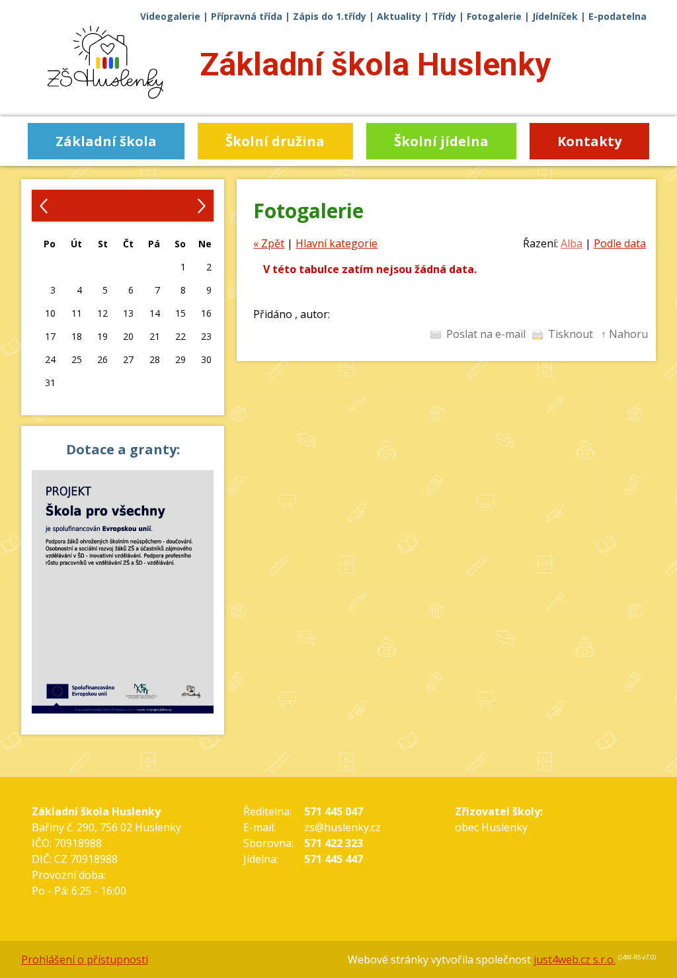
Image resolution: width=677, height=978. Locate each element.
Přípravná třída (246, 16)
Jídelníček (555, 16)
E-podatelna (617, 16)
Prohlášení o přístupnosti (84, 959)
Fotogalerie (494, 16)
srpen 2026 (123, 205)
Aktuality (399, 16)
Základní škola (375, 64)
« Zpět (268, 243)
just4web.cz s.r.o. (575, 959)
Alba (571, 243)
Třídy (444, 16)
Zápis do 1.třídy (329, 16)
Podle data (620, 243)
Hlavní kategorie (337, 243)
